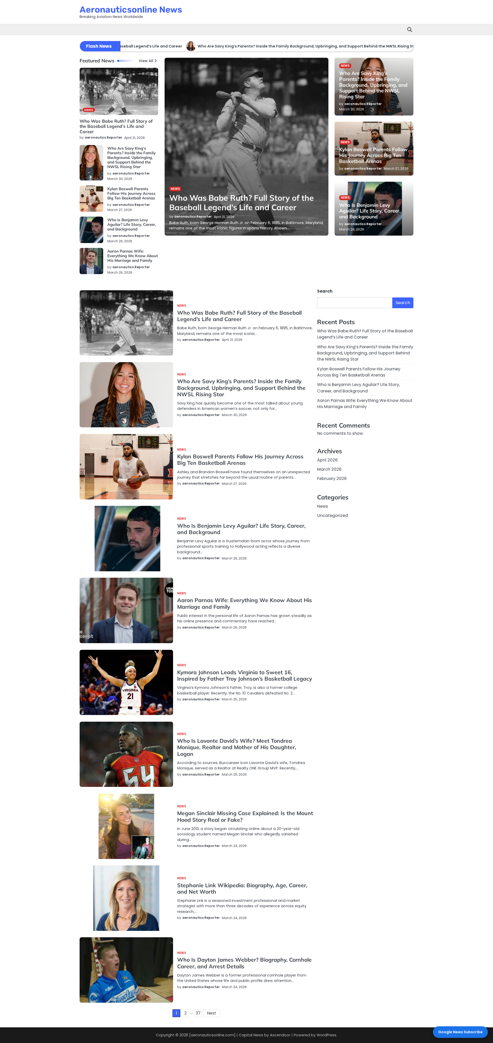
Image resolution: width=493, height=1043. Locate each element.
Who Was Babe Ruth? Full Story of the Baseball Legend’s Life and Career (116, 126)
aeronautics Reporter (103, 137)
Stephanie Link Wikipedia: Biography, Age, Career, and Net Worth (242, 888)
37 (198, 1013)
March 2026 (329, 469)
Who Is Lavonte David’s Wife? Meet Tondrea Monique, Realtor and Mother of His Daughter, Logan (236, 747)
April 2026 (327, 460)
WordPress (326, 1035)
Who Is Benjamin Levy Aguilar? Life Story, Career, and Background (131, 224)
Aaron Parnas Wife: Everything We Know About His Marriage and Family (132, 256)
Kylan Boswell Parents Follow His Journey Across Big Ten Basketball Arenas (131, 193)
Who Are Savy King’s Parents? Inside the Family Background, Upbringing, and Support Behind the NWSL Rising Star (285, 46)
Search (325, 291)
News (88, 110)
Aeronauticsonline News (131, 9)
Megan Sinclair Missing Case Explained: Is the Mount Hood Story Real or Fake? (245, 816)
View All (146, 61)
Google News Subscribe (460, 1032)
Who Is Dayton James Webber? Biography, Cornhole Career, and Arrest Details (244, 962)
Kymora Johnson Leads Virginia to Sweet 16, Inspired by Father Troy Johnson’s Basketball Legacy (244, 675)
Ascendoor (280, 1035)
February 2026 (332, 478)
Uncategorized (332, 515)
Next (211, 1013)
